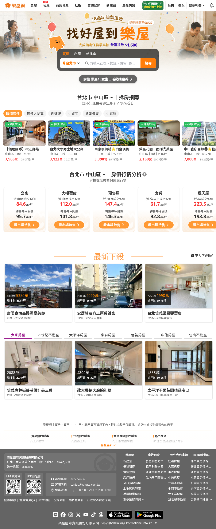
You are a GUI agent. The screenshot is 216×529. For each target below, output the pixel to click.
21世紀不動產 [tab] (48, 335)
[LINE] (55, 514)
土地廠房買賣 (132, 488)
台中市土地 (78, 447)
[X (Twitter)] (78, 514)
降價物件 (13, 113)
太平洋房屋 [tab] (78, 335)
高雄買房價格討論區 (201, 494)
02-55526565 (78, 479)
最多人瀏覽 (35, 113)
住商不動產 (175, 483)
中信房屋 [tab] (168, 335)
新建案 (127, 461)
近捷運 (56, 113)
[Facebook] (63, 514)
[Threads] (101, 514)
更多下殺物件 (204, 256)
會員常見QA (27, 500)
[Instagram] (70, 514)
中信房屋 (174, 478)
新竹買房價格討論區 (201, 472)
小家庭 (111, 113)
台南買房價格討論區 (201, 488)
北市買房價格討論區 (201, 461)
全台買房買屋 (132, 483)
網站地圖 (44, 500)
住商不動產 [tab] (198, 335)
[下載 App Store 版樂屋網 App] (119, 514)
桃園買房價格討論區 (201, 478)
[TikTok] (93, 514)
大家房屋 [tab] (18, 335)
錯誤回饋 (10, 500)
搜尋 (148, 63)
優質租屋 (129, 467)
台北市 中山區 (93, 97)
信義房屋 (174, 461)
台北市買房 (37, 441)
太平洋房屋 (175, 494)
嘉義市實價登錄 (122, 447)
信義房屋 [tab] (138, 335)
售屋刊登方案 (154, 461)
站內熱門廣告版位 (156, 478)
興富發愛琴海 (162, 447)
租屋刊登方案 (154, 467)
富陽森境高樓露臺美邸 (26, 313)
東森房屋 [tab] (108, 335)
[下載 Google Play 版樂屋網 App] (149, 514)
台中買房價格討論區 (201, 483)
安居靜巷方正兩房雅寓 (96, 313)
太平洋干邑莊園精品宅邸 (168, 390)
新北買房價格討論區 (201, 467)
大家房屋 (174, 467)
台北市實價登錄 (122, 441)
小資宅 (73, 113)
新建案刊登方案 (156, 472)
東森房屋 (174, 472)
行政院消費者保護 (99, 500)
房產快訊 (129, 478)
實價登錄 (129, 472)
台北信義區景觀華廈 (164, 313)
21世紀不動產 (177, 499)
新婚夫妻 (92, 113)
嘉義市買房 (37, 447)
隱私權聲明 (76, 500)
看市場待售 (22, 225)
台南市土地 (78, 441)
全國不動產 (175, 488)
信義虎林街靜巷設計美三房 (30, 390)
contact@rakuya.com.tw (85, 484)
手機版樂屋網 (132, 494)
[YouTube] (85, 514)
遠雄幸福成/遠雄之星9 (167, 441)
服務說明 (59, 500)
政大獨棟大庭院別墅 (94, 390)
